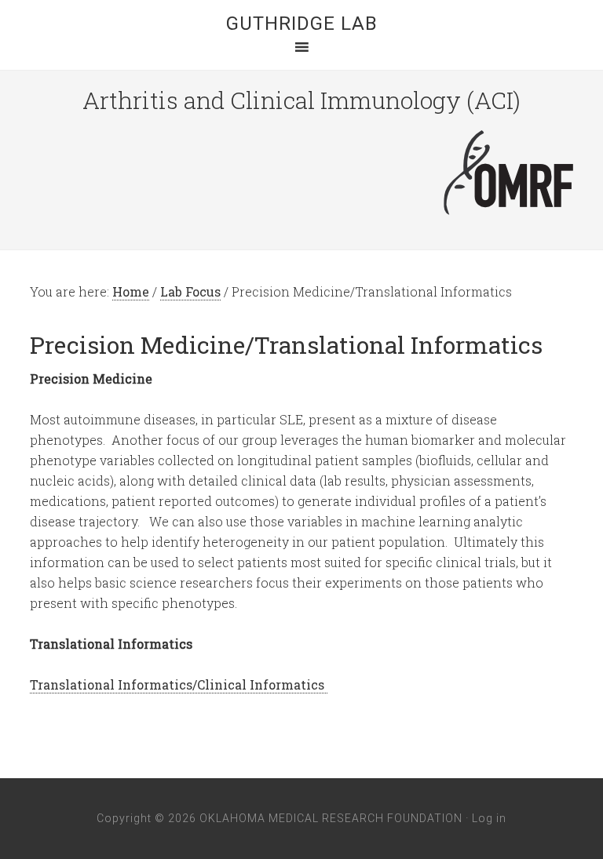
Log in (489, 818)
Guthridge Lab (302, 24)
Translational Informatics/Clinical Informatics (178, 684)
